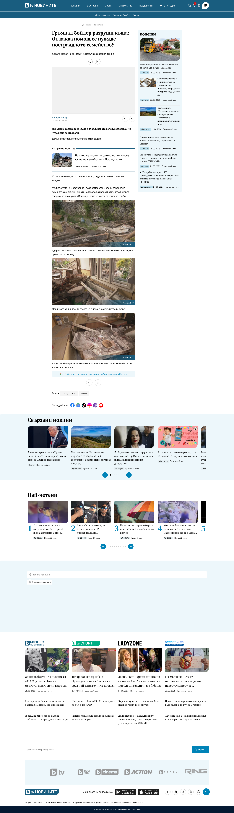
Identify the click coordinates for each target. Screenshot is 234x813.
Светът (109, 5)
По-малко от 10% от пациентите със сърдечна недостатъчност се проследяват (183, 681)
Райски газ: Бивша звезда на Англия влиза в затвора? (93, 717)
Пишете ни (138, 802)
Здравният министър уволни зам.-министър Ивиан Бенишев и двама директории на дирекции (133, 457)
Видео (136, 15)
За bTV (28, 802)
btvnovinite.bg (59, 117)
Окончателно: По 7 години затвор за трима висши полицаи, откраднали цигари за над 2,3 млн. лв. (168, 86)
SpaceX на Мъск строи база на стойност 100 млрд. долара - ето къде (46, 717)
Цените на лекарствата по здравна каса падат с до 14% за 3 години (185, 702)
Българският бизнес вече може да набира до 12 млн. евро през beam (44, 702)
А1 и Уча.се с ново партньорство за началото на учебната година (177, 454)
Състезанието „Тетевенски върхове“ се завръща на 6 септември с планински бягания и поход (168, 116)
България (92, 5)
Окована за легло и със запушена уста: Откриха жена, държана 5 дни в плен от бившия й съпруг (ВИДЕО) (48, 529)
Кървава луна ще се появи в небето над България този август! (138, 702)
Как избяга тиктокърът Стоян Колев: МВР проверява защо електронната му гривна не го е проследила (94, 529)
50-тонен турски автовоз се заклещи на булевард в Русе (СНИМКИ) (159, 66)
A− (125, 118)
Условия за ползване (121, 802)
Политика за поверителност (58, 802)
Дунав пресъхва (102, 15)
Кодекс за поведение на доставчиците (90, 802)
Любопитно (125, 5)
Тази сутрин (98, 25)
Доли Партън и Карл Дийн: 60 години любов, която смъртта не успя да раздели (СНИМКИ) (137, 719)
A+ (132, 118)
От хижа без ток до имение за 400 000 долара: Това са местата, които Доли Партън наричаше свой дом (45, 681)
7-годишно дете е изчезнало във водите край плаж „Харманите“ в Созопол (157, 140)
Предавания (146, 5)
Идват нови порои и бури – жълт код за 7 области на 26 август (137, 528)
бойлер (84, 393)
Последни (74, 5)
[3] (194, 5)
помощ (65, 393)
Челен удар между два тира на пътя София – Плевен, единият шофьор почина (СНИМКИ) (158, 158)
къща (74, 393)
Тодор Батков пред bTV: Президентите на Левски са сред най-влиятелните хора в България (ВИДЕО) (159, 177)
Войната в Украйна (121, 15)
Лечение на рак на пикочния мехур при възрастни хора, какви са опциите (186, 717)
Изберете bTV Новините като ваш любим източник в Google (96, 373)
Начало (88, 25)
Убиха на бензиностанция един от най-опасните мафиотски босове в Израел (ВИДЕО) (181, 529)
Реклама (38, 802)
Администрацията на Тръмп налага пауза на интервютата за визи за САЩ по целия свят (47, 455)
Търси (201, 749)
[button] (105, 475)
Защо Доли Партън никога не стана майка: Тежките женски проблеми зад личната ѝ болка (139, 681)
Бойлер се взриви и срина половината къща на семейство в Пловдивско (102, 157)
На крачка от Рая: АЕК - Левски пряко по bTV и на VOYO (93, 702)
